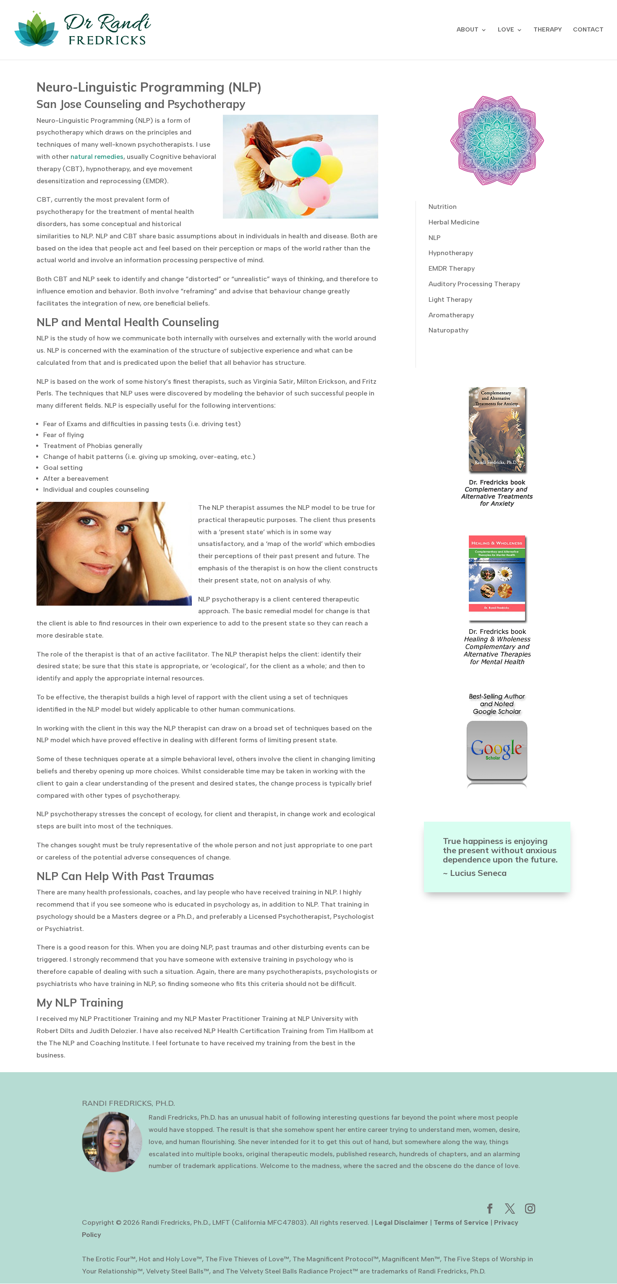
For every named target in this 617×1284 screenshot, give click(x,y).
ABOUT (467, 30)
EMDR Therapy (452, 268)
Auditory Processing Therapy (474, 284)
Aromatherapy (451, 315)
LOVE (506, 30)
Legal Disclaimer (401, 1222)
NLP (435, 238)
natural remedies (97, 157)
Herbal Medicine (454, 222)
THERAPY (547, 30)
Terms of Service (461, 1222)
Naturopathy (448, 330)
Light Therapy (450, 299)
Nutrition (443, 207)
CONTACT (588, 30)
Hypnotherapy (451, 253)
